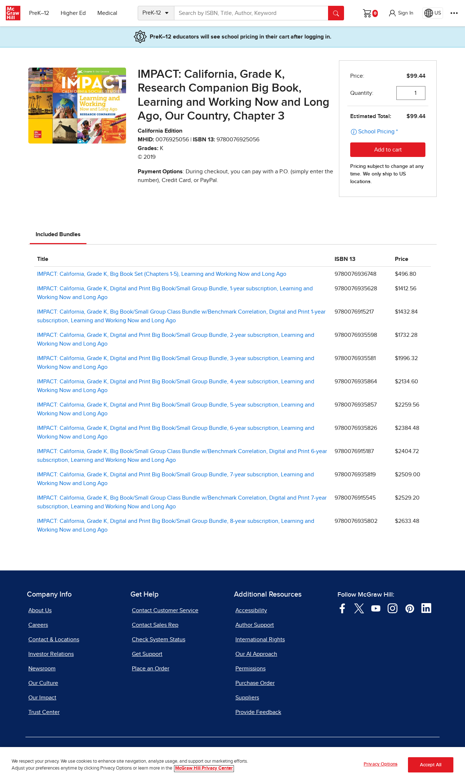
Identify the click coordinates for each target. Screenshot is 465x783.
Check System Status (158, 639)
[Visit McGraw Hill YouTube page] (376, 608)
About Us (40, 610)
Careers (38, 625)
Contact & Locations (53, 639)
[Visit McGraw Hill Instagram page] (392, 608)
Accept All (430, 765)
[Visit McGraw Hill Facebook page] (342, 608)
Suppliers (247, 698)
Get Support (147, 654)
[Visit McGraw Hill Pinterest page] (410, 608)
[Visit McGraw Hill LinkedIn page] (426, 608)
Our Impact (42, 698)
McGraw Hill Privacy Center (204, 768)
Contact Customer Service (165, 610)
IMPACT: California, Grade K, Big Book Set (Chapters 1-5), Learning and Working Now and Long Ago (161, 274)
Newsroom (42, 668)
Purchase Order (255, 683)
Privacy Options (380, 764)
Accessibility (251, 610)
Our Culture (43, 683)
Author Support (254, 625)
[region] (232, 765)
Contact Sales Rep (155, 625)
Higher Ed (73, 13)
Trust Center (44, 712)
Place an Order (150, 668)
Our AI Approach (256, 654)
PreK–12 (39, 13)
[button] (400, 13)
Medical (107, 13)
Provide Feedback (258, 712)
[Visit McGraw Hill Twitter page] (359, 608)
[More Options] (454, 13)
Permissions (250, 668)
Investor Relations (51, 654)
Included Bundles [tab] (58, 234)
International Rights (260, 639)
